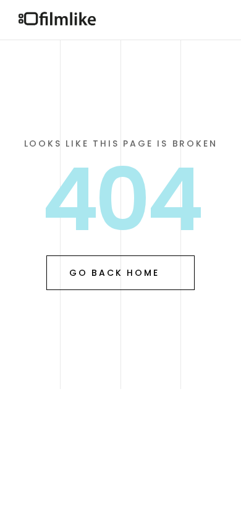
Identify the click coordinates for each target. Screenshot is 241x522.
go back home (114, 273)
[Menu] (214, 19)
